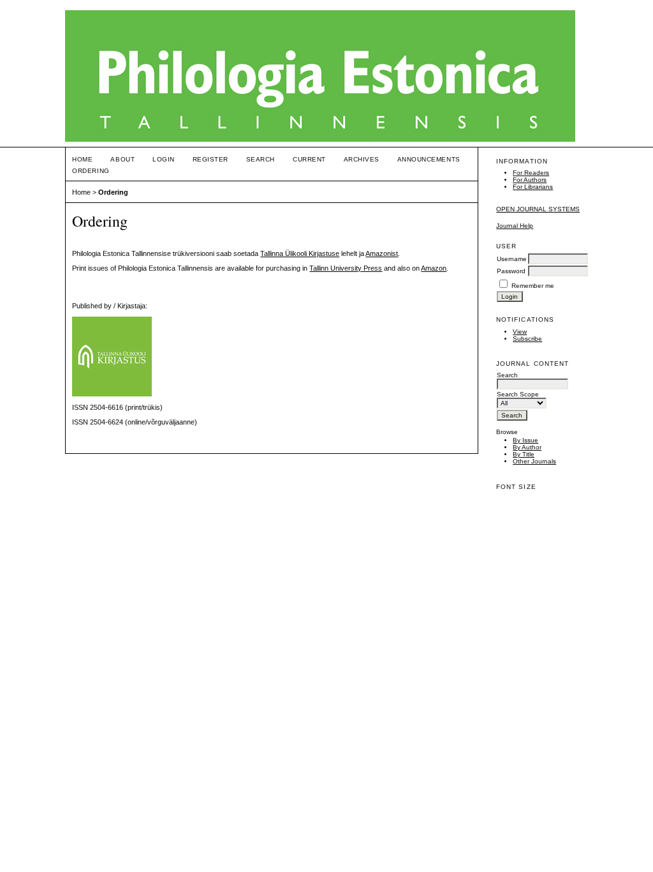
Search (260, 159)
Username (512, 258)
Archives (361, 159)
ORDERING (90, 170)
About (122, 159)
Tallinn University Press (345, 268)
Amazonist (381, 253)
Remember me (532, 285)
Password (511, 270)
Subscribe (527, 338)
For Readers (531, 172)
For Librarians (533, 186)
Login (163, 159)
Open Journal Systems (538, 209)
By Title (523, 454)
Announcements (428, 159)
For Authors (530, 179)
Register (210, 159)
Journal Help (514, 225)
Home (82, 159)
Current (309, 159)
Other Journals (534, 461)
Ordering (113, 192)
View (520, 331)
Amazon (433, 268)
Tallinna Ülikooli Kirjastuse (299, 253)
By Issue (525, 440)
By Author (527, 447)
